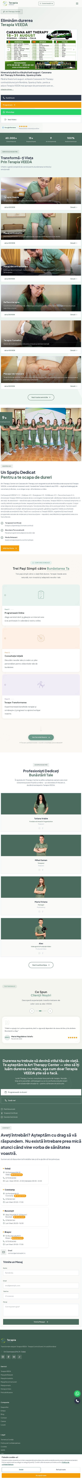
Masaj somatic (6, 1388)
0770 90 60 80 (11, 1181)
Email (5, 1283)
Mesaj (5, 1304)
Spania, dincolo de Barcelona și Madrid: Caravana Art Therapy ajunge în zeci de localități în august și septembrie (27, 75)
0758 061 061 (10, 1202)
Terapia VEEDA (6, 1374)
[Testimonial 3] (39, 1013)
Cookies (4, 1449)
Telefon (6, 1294)
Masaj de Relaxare (7, 1377)
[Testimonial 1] (36, 1013)
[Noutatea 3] (72, 67)
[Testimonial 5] (44, 1013)
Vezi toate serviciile (39, 400)
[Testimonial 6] (45, 1013)
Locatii (3, 1427)
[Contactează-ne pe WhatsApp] (77, 1394)
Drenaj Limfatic (6, 1392)
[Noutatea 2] (70, 67)
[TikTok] (19, 1359)
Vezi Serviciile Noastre (39, 740)
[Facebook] (8, 1359)
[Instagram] (3, 1359)
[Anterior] (8, 49)
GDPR (3, 1453)
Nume (5, 1271)
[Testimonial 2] (37, 1013)
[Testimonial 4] (42, 1013)
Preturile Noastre (7, 1395)
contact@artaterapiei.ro (16, 1256)
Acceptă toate (41, 1475)
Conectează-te (47, 3)
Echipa (3, 1413)
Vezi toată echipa (39, 968)
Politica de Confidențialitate (10, 1446)
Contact (4, 1420)
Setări (21, 1469)
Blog (2, 1417)
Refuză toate (61, 1469)
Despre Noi (4, 1410)
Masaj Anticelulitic (7, 1381)
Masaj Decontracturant (9, 1384)
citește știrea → (7, 92)
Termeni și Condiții (7, 1442)
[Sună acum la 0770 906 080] (77, 1401)
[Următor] (74, 49)
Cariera (3, 1424)
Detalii (72, 210)
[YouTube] (14, 1359)
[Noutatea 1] (68, 67)
